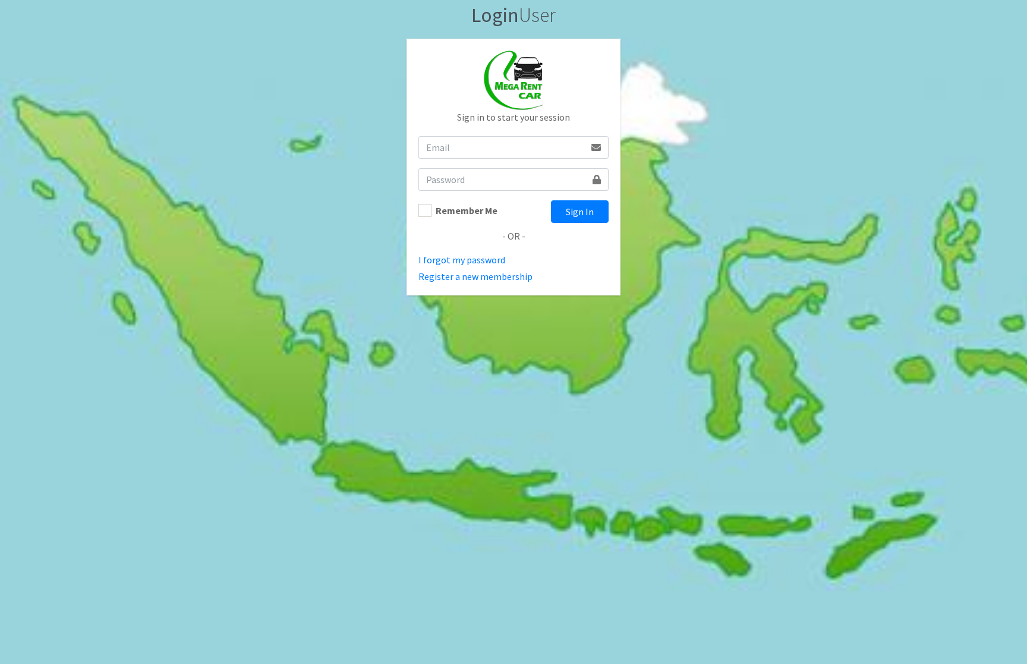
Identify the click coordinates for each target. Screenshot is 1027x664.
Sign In (580, 212)
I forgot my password (461, 260)
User (513, 14)
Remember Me (466, 210)
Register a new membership (475, 276)
